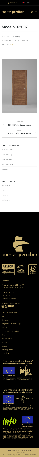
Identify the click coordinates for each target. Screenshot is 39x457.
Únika (29, 450)
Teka (3, 190)
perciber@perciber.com (10, 298)
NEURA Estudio (20, 450)
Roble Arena (6, 200)
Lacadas (5, 169)
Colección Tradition (8, 164)
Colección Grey (7, 155)
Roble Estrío (6, 195)
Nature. (12, 44)
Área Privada (14, 3)
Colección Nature (7, 159)
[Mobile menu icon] (36, 12)
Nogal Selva (6, 186)
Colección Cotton (8, 150)
